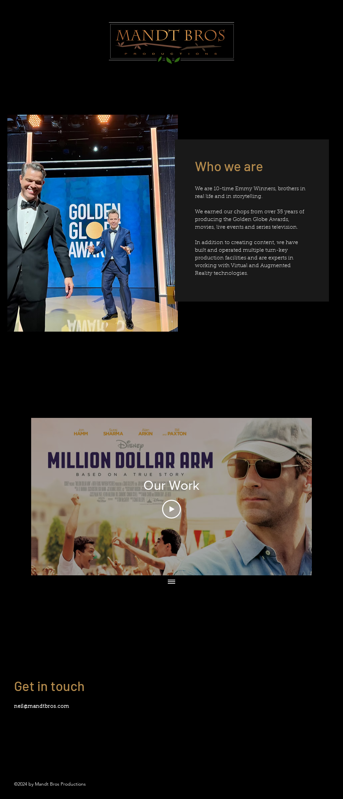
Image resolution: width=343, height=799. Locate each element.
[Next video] (298, 496)
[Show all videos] (171, 582)
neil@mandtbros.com (41, 706)
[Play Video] (171, 509)
